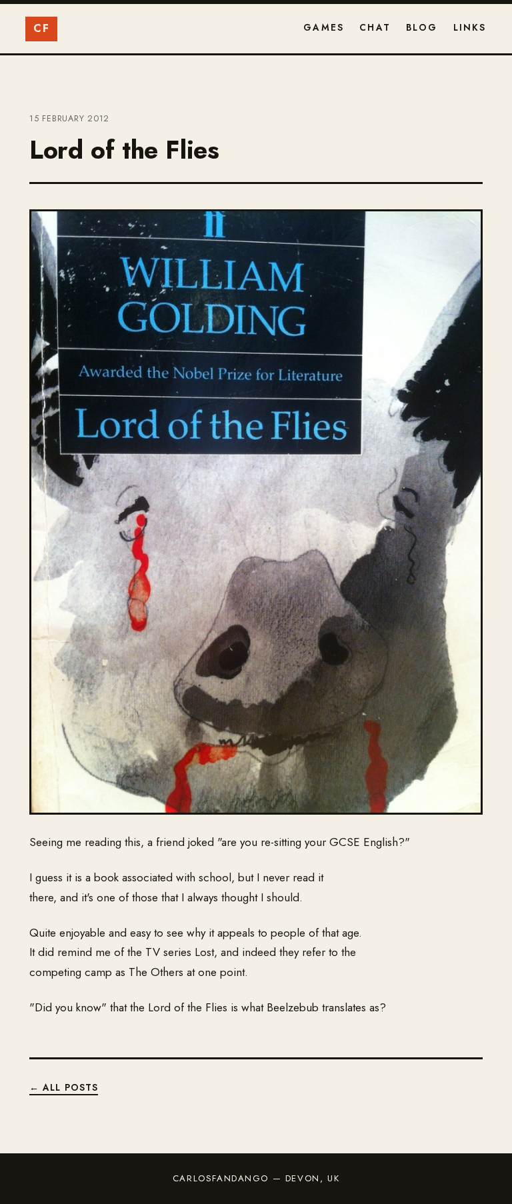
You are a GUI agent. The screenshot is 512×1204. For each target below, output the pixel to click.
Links (470, 27)
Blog (422, 27)
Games (323, 27)
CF (41, 28)
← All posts (63, 1087)
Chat (375, 27)
